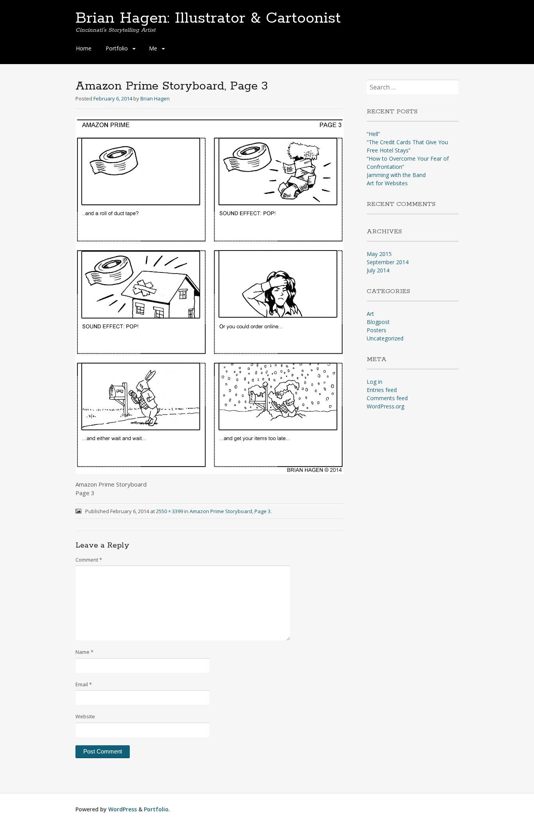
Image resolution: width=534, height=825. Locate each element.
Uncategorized (385, 338)
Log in (374, 381)
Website (85, 716)
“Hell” (373, 134)
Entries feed (382, 390)
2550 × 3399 (169, 511)
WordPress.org (385, 406)
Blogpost (378, 322)
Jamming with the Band (396, 175)
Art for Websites (387, 183)
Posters (376, 330)
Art (370, 313)
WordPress (122, 809)
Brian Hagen (155, 98)
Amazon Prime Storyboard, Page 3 (230, 511)
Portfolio (117, 48)
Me (153, 48)
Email (83, 684)
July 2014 (378, 270)
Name (84, 651)
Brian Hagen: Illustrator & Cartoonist (208, 18)
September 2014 (388, 262)
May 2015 (379, 254)
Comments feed (387, 398)
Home (83, 48)
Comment (88, 559)
